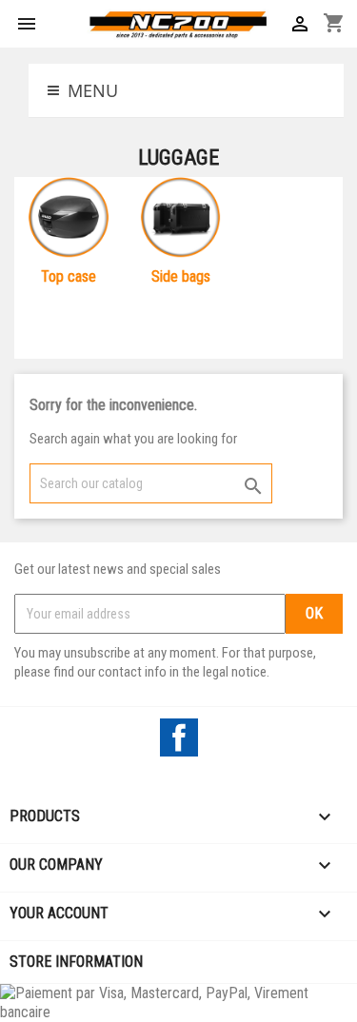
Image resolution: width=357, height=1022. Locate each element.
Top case (68, 276)
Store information (76, 962)
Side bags (180, 276)
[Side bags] (180, 221)
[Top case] (68, 221)
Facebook (179, 737)
